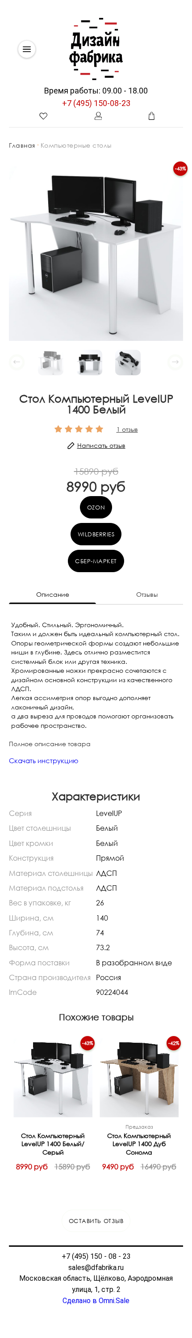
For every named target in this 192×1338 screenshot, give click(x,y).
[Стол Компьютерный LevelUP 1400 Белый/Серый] (52, 1077)
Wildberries (96, 534)
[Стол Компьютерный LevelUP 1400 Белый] (96, 253)
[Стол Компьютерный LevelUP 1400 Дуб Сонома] (139, 1077)
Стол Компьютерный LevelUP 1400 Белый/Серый (53, 1143)
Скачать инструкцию (44, 760)
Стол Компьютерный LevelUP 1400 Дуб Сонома (139, 1143)
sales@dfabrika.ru (96, 1267)
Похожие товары (96, 1016)
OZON (96, 507)
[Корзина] (151, 116)
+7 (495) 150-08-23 (96, 103)
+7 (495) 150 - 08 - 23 (96, 1256)
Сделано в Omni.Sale (96, 1300)
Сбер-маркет (96, 561)
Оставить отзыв (96, 1220)
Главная (22, 145)
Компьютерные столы (76, 145)
